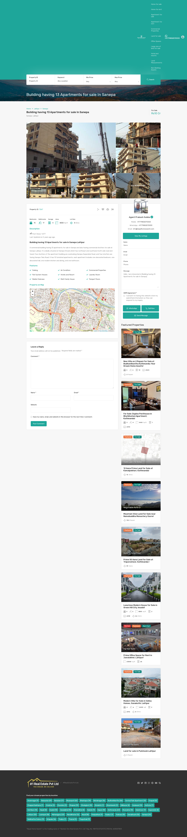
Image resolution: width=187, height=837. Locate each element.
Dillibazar (125, 805)
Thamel (73, 819)
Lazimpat (44, 815)
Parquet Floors (94, 279)
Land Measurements (156, 62)
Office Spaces (156, 41)
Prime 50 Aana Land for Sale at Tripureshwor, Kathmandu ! (138, 560)
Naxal (85, 815)
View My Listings (141, 236)
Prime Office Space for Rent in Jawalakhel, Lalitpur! (137, 656)
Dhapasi (73, 805)
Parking (35, 270)
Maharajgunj (58, 815)
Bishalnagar (99, 801)
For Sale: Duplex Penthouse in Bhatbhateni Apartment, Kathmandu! (137, 416)
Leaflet (95, 331)
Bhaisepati (71, 801)
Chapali (153, 801)
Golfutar (149, 805)
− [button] (32, 294)
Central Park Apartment (135, 801)
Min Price (89, 77)
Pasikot (109, 815)
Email (76, 393)
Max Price (118, 77)
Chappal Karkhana (35, 805)
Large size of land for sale (156, 47)
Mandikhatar (73, 815)
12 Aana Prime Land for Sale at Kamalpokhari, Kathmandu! (138, 469)
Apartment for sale (156, 16)
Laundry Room (94, 275)
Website (34, 405)
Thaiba (62, 819)
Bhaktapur (85, 801)
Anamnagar (33, 801)
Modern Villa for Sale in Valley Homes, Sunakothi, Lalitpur (137, 702)
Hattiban (32, 810)
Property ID (33, 77)
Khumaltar (128, 810)
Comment (35, 356)
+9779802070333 (172, 38)
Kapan (101, 810)
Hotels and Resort (67, 275)
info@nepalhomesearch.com (143, 229)
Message (126, 271)
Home (28, 109)
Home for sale (156, 4)
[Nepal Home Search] (141, 38)
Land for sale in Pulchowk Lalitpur (139, 751)
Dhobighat (86, 805)
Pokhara (120, 815)
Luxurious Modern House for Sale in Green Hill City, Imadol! (140, 606)
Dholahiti (99, 805)
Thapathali (84, 819)
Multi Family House (68, 279)
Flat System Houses (39, 275)
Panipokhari (97, 815)
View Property (141, 352)
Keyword (61, 77)
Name (33, 393)
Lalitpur (36, 109)
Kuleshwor (141, 810)
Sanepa (45, 109)
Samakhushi (133, 815)
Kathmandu (114, 810)
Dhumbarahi (112, 805)
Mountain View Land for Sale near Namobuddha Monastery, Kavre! (139, 515)
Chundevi (62, 805)
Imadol (53, 810)
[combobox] (98, 82)
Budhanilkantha (115, 801)
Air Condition (65, 270)
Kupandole (153, 810)
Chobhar (50, 805)
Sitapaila (51, 819)
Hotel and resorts (154, 55)
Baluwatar (46, 801)
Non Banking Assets (155, 69)
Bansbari (59, 801)
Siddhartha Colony (35, 819)
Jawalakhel (65, 810)
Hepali (43, 810)
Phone (125, 261)
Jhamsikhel (79, 810)
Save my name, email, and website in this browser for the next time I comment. (62, 417)
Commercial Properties (155, 30)
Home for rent (156, 9)
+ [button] (32, 291)
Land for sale (156, 36)
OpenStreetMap (103, 331)
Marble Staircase (38, 279)
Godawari (137, 805)
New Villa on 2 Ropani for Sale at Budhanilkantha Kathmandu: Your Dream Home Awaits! (139, 363)
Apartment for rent (156, 23)
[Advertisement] (70, 37)
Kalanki (91, 810)
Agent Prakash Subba (140, 217)
